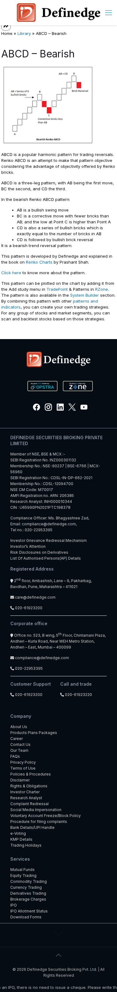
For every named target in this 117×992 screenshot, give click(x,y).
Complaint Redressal (29, 803)
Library (24, 33)
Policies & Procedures (30, 774)
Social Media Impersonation (35, 809)
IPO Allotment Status (29, 911)
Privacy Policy (23, 762)
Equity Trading (23, 875)
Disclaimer (20, 780)
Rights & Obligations (28, 786)
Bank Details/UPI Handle (32, 827)
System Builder (84, 295)
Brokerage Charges (28, 899)
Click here (11, 272)
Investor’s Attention (28, 546)
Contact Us (20, 744)
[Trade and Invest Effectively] (58, 12)
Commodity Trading (28, 881)
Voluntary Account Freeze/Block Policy (45, 815)
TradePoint (57, 289)
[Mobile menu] (108, 12)
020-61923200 (28, 607)
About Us (18, 726)
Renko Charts (39, 262)
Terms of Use (23, 768)
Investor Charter (25, 792)
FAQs (15, 756)
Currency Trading (26, 887)
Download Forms (25, 917)
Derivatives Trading (28, 893)
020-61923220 (78, 694)
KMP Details (21, 839)
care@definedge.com (35, 597)
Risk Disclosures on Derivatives (39, 552)
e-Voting (18, 833)
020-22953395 (38, 530)
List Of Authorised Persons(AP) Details (45, 558)
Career (16, 738)
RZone (101, 289)
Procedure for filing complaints (38, 821)
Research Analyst (26, 797)
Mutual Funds (22, 869)
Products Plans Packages (33, 732)
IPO (13, 905)
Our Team (19, 750)
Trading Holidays (25, 845)
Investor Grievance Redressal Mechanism (48, 540)
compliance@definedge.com (49, 524)
